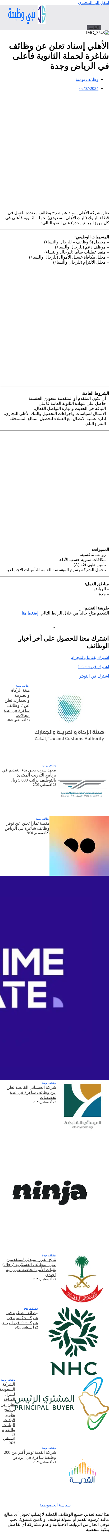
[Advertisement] (54, 150)
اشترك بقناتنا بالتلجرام (90, 657)
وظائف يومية (87, 79)
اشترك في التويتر (94, 676)
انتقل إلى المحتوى (93, 2)
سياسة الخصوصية (54, 1505)
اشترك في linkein (93, 667)
